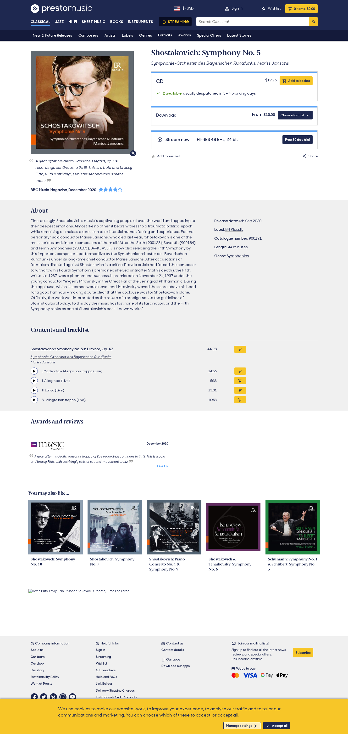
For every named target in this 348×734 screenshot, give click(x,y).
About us (37, 650)
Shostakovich (42, 348)
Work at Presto (42, 684)
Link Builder (104, 684)
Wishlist (274, 8)
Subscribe (303, 652)
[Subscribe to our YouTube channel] (73, 696)
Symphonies (238, 255)
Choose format (292, 115)
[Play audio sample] (34, 371)
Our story (37, 670)
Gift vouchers (106, 670)
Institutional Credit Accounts (116, 697)
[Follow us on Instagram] (64, 696)
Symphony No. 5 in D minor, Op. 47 (84, 348)
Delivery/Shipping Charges (115, 691)
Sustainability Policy (45, 677)
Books (116, 21)
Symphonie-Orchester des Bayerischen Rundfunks (71, 357)
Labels (127, 35)
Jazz (59, 21)
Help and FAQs (106, 677)
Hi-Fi (73, 21)
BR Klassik (234, 229)
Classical (40, 21)
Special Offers (209, 35)
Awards (184, 35)
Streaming (178, 21)
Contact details (172, 650)
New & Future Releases (52, 35)
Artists (110, 35)
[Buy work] (240, 349)
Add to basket (299, 81)
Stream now (178, 139)
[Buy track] (240, 371)
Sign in (237, 8)
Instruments (140, 21)
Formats (165, 35)
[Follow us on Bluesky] (54, 696)
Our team (38, 657)
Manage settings (239, 725)
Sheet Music (93, 21)
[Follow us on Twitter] (45, 696)
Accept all (279, 725)
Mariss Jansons (43, 362)
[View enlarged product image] (82, 102)
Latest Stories (239, 35)
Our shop (37, 663)
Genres (145, 35)
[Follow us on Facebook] (35, 696)
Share (313, 156)
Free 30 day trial (297, 139)
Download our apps (175, 666)
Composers (88, 35)
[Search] (313, 21)
